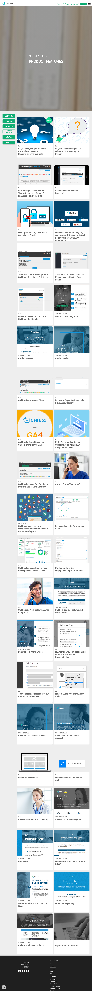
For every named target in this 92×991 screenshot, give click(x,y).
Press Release (23, 523)
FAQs (19, 230)
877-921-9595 (74, 4)
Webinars (8, 121)
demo (67, 4)
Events (8, 142)
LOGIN (83, 4)
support (60, 4)
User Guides (8, 126)
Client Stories (9, 137)
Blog (19, 146)
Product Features (8, 131)
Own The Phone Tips (9, 115)
